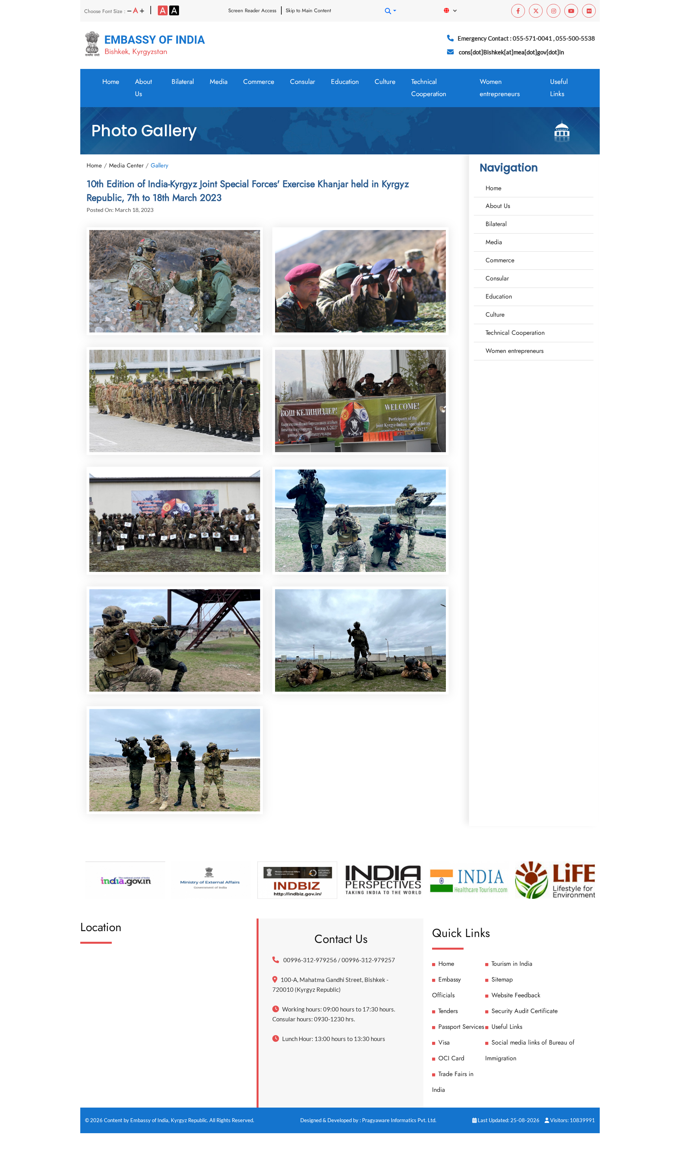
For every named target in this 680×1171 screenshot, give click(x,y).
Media (218, 81)
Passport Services (461, 1026)
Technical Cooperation (428, 87)
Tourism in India (512, 963)
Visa (444, 1042)
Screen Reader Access (252, 10)
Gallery (159, 165)
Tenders (448, 1010)
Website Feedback (516, 995)
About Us (143, 87)
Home (110, 81)
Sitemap (502, 979)
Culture (385, 81)
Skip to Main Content (308, 10)
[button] (390, 11)
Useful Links (559, 87)
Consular (302, 81)
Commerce (258, 81)
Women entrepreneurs (500, 87)
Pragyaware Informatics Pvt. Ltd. (399, 1120)
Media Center (126, 165)
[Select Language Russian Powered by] (454, 11)
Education (345, 81)
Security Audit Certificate (525, 1010)
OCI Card (451, 1058)
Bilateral (183, 81)
